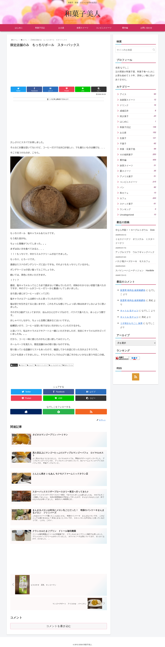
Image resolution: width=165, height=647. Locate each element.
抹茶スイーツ (138, 165)
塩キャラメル (68, 365)
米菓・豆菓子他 (138, 148)
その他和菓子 (138, 154)
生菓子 (138, 138)
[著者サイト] (26, 411)
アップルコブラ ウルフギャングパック (134, 251)
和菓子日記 (138, 127)
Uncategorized (138, 214)
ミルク (30, 365)
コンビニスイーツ (138, 181)
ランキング (138, 209)
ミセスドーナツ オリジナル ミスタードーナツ (134, 240)
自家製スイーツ (138, 99)
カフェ (14, 365)
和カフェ (138, 192)
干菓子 (138, 143)
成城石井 (138, 110)
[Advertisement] (58, 66)
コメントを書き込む (58, 626)
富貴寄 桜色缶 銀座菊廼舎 (132, 290)
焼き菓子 (138, 116)
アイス (138, 94)
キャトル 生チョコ (129, 310)
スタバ (22, 365)
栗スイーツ (138, 170)
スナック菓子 (138, 203)
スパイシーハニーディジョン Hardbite (134, 270)
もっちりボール (55, 365)
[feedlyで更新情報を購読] (58, 411)
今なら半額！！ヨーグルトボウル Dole (135, 229)
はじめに (138, 121)
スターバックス (41, 365)
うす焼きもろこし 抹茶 (131, 323)
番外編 (138, 159)
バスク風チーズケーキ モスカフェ (132, 261)
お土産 (138, 132)
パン (138, 187)
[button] (154, 50)
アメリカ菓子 (138, 176)
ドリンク (138, 105)
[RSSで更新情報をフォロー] (91, 411)
